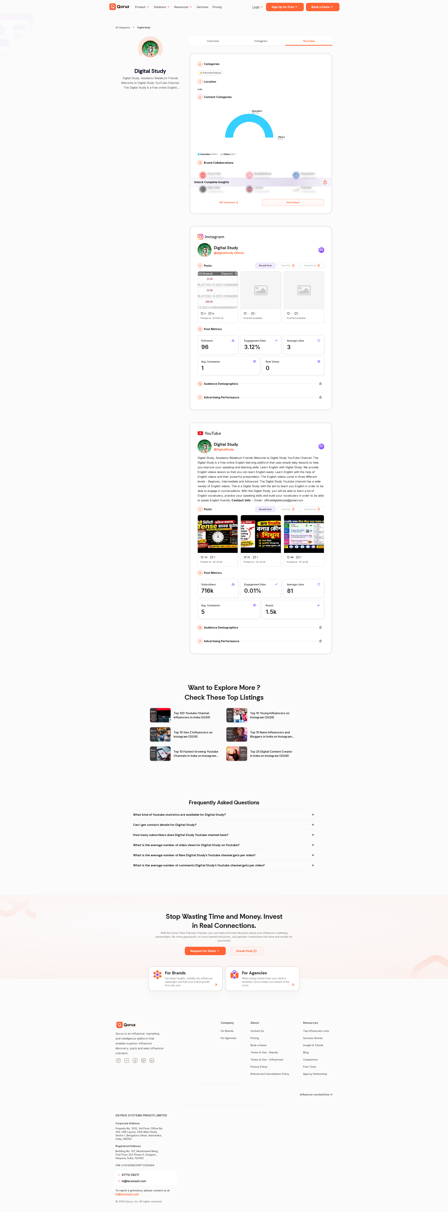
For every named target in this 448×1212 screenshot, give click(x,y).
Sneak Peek (244, 951)
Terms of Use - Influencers (266, 1059)
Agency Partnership (315, 1073)
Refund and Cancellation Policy (269, 1073)
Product (140, 7)
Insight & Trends (313, 1045)
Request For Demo (203, 951)
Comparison (310, 1059)
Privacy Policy (258, 1066)
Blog (306, 1052)
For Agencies (228, 1038)
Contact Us (257, 1030)
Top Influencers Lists (316, 1030)
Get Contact (292, 202)
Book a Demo (321, 7)
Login (256, 7)
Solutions (160, 7)
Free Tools (309, 1066)
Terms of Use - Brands (264, 1052)
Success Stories (313, 1038)
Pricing (217, 7)
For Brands (227, 1030)
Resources (181, 7)
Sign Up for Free (283, 7)
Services (202, 7)
